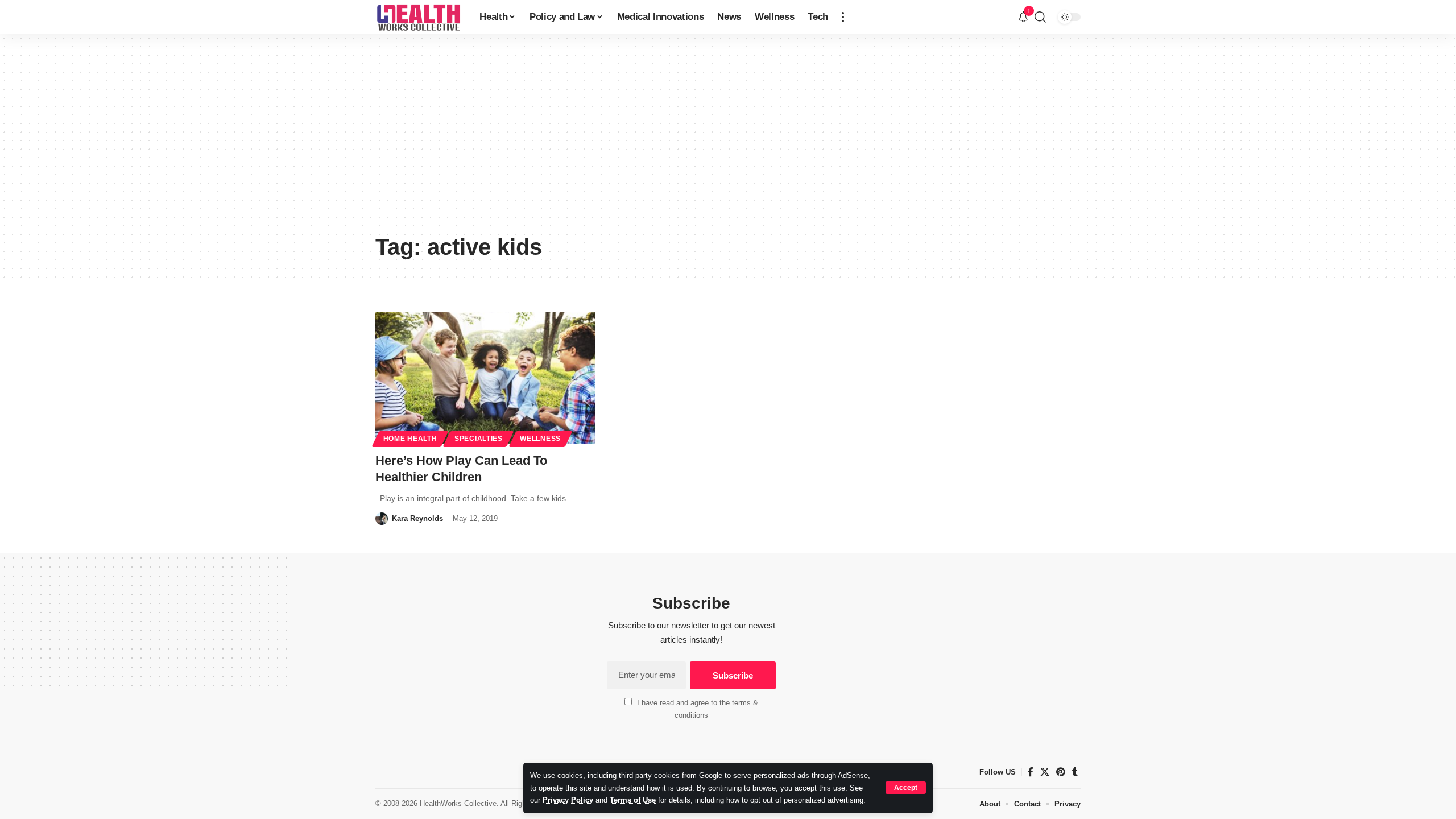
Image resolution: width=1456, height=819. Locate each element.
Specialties (478, 438)
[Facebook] (1030, 772)
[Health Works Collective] (418, 17)
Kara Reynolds (417, 518)
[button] (906, 787)
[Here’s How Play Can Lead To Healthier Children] (485, 378)
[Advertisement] (728, 142)
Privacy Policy (568, 800)
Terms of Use (633, 800)
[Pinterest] (1060, 772)
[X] (1044, 772)
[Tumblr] (1075, 772)
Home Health (410, 438)
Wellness (540, 438)
